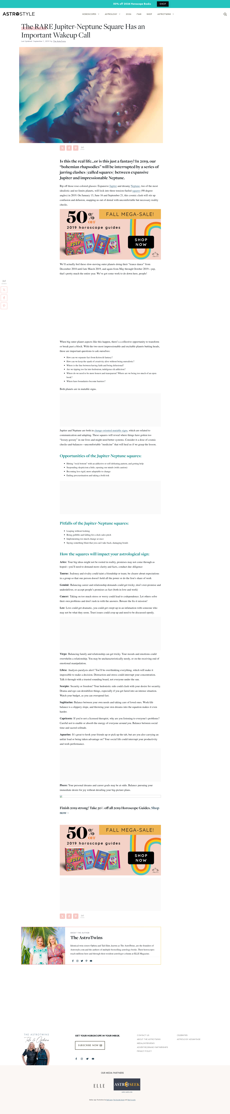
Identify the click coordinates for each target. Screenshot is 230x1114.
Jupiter (113, 186)
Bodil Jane (109, 1100)
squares (136, 190)
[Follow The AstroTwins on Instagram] (82, 1059)
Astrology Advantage (188, 1039)
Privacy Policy (144, 1051)
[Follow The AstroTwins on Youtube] (93, 1059)
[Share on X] (62, 148)
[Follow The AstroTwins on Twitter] (87, 1059)
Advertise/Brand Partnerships (152, 1047)
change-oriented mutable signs (111, 430)
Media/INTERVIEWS (146, 1043)
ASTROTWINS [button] (164, 14)
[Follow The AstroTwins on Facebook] (76, 1059)
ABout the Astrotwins (149, 1039)
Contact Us (143, 1035)
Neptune (135, 186)
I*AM (139, 14)
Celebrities (182, 1035)
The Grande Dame (118, 1100)
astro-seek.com (127, 1092)
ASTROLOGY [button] (111, 14)
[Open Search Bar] (225, 14)
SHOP (163, 3)
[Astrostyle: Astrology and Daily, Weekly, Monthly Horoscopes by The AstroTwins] (17, 14)
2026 (128, 14)
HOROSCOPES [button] (89, 14)
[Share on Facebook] (69, 148)
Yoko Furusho (131, 1100)
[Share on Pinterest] (75, 148)
